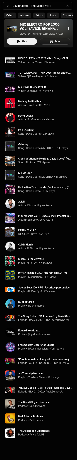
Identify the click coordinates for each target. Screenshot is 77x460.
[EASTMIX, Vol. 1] (40, 232)
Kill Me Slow (25, 173)
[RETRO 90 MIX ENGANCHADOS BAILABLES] (40, 275)
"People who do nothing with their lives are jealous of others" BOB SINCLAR (45, 359)
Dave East (37, 234)
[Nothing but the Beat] (40, 103)
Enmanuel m (34, 90)
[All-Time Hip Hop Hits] (40, 375)
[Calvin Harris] (40, 246)
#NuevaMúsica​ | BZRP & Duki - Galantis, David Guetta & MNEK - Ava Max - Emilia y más (45, 387)
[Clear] (67, 6)
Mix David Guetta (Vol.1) (32, 87)
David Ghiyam (37, 405)
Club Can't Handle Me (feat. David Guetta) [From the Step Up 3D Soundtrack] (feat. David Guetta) (45, 158)
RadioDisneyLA (54, 391)
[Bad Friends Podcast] (40, 418)
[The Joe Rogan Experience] (40, 433)
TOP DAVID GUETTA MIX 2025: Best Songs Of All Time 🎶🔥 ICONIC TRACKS (45, 72)
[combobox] (42, 5)
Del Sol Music (34, 62)
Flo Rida (30, 162)
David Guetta (35, 105)
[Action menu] (68, 28)
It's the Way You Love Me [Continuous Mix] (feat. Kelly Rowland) (45, 187)
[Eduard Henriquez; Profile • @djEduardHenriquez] (40, 332)
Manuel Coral (35, 277)
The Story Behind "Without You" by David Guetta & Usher (45, 316)
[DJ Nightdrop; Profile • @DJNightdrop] (40, 304)
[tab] (10, 15)
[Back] (8, 6)
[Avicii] (40, 203)
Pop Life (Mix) (26, 130)
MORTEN (48, 148)
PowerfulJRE (37, 434)
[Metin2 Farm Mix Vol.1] (40, 261)
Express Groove (36, 219)
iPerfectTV (34, 262)
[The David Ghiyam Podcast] (40, 404)
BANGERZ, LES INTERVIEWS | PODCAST (55, 363)
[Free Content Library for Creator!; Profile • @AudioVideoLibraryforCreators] (40, 347)
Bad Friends (36, 420)
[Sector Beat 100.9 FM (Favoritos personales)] (40, 289)
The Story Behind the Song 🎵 (59, 320)
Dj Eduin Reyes (35, 76)
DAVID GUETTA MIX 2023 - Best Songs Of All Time (45, 58)
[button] (12, 29)
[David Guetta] (40, 117)
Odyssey (23, 144)
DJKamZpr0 (35, 291)
